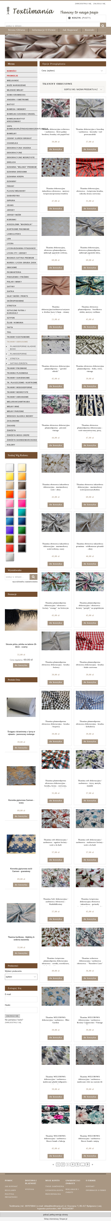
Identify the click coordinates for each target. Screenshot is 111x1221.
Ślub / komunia (15, 323)
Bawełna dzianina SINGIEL (21, 114)
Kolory (11, 445)
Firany (10, 186)
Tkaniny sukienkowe (18, 378)
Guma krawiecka (16, 95)
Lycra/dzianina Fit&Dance (21, 248)
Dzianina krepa (15, 177)
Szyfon (11, 318)
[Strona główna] (52, 10)
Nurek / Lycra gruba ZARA (21, 263)
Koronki (11, 220)
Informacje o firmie (96, 1190)
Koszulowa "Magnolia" (20, 224)
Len (9, 239)
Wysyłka (29, 1189)
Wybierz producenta (13, 971)
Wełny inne (13, 407)
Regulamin (10, 1190)
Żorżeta (11, 430)
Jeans (10, 205)
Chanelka (12, 143)
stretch (14, 359)
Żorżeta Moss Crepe (18, 435)
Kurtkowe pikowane (18, 229)
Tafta (10, 327)
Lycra (10, 244)
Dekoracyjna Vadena (19, 148)
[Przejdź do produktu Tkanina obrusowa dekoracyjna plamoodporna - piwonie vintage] (56, 408)
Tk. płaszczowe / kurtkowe (22, 383)
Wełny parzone (15, 411)
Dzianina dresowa (17, 172)
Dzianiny (11, 181)
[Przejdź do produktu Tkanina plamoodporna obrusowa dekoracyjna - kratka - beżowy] (56, 645)
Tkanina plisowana (17, 373)
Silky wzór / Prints (17, 296)
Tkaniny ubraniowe (18, 397)
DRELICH (11, 162)
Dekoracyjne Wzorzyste (21, 157)
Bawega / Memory (16, 109)
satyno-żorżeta (18, 363)
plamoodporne (18, 354)
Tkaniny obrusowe (17, 342)
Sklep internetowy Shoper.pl (55, 1219)
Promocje (12, 76)
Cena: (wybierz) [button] (48, 71)
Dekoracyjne (14, 153)
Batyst (11, 104)
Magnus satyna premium (20, 258)
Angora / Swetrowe (18, 100)
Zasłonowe (13, 421)
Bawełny (12, 134)
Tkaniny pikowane (17, 368)
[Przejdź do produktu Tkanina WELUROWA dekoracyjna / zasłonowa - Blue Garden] (56, 1000)
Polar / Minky (14, 282)
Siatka (10, 291)
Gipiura (11, 201)
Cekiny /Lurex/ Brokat (19, 138)
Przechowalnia (53, 1194)
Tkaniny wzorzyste (17, 392)
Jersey (11, 210)
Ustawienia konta (54, 1190)
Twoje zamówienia (54, 1186)
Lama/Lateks (14, 234)
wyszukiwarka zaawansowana (24, 582)
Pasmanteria (14, 272)
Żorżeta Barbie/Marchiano (22, 440)
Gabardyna (13, 196)
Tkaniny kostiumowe (18, 337)
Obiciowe (12, 267)
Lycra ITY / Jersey (17, 253)
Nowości (11, 71)
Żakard (11, 426)
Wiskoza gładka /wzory (20, 416)
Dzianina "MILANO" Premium (22, 167)
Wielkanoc (13, 81)
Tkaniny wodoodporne (19, 387)
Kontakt (90, 1186)
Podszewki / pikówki (18, 277)
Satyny (11, 287)
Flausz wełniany (16, 191)
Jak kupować (11, 1186)
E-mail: (8, 994)
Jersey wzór (14, 215)
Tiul (9, 332)
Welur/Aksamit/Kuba (18, 402)
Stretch (11, 306)
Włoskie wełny (15, 90)
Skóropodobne (15, 301)
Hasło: (8, 1005)
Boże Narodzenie (16, 85)
